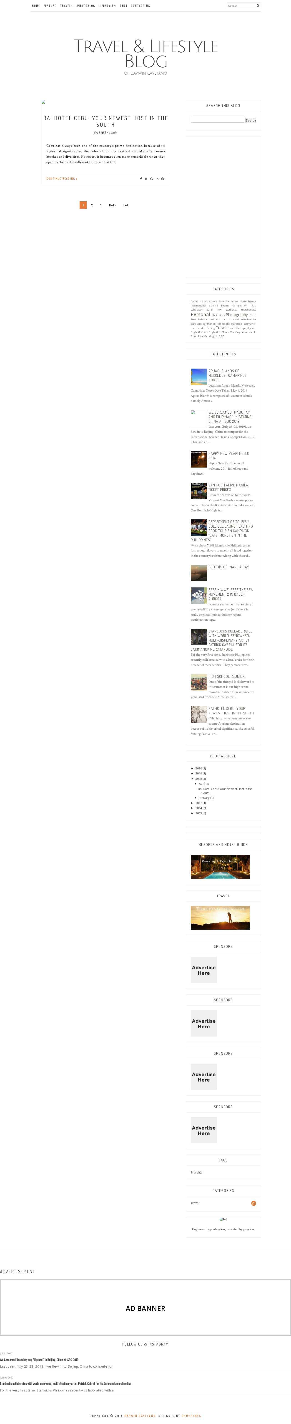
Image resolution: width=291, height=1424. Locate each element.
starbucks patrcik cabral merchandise (232, 319)
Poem (252, 315)
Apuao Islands (199, 301)
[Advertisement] (223, 205)
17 (160, 96)
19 (95, 101)
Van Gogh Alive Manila (217, 332)
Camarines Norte (236, 301)
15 (146, 96)
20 (102, 101)
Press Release (199, 319)
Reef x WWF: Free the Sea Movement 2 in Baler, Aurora (230, 594)
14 (140, 96)
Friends (252, 301)
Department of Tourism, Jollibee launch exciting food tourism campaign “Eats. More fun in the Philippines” (222, 530)
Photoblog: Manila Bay (228, 567)
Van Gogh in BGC (214, 336)
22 (116, 101)
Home (36, 6)
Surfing (211, 328)
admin (113, 132)
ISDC (253, 305)
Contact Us (140, 6)
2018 (199, 778)
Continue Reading (61, 178)
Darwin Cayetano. (141, 1416)
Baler (222, 301)
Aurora (213, 301)
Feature (50, 6)
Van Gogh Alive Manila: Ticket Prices (228, 487)
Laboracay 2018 (201, 309)
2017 (199, 803)
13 (133, 96)
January (204, 798)
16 (153, 96)
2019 (199, 773)
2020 (199, 768)
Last (125, 205)
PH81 (123, 6)
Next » (112, 205)
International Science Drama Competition (219, 305)
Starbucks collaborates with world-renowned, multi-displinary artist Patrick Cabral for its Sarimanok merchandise (222, 640)
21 (109, 101)
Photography (237, 314)
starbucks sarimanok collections (210, 323)
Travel (65, 6)
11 (119, 96)
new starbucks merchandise (236, 309)
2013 (199, 813)
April (202, 784)
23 (122, 101)
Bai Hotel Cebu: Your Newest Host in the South (105, 121)
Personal (200, 314)
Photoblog (86, 6)
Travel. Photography (239, 328)
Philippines (218, 315)
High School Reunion (226, 676)
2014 (199, 808)
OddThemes (191, 1416)
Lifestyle (106, 6)
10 (112, 96)
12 (126, 96)
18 (167, 96)
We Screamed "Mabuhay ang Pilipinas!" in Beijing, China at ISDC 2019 (230, 417)
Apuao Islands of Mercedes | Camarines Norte (227, 375)
